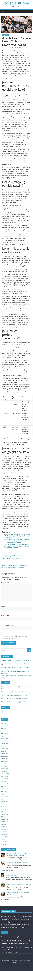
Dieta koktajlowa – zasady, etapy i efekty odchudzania (15, 943)
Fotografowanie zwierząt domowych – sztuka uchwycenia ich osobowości (14, 566)
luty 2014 (3, 844)
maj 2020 (3, 816)
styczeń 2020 (4, 826)
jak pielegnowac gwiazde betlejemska (23, 921)
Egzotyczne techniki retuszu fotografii (10, 952)
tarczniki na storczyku (10, 927)
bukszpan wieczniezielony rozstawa (20, 914)
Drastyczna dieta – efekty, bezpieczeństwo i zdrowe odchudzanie (17, 543)
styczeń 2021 (4, 796)
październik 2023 (5, 738)
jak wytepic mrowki (5, 922)
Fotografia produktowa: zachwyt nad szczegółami (14, 698)
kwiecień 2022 (4, 758)
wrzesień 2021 (4, 776)
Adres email (5, 616)
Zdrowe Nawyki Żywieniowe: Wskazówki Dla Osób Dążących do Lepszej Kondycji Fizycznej (17, 535)
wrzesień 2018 (4, 829)
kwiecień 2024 (4, 731)
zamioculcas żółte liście (20, 927)
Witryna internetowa (7, 625)
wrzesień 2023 (4, 741)
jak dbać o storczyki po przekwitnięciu (20, 919)
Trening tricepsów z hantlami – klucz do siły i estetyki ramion (17, 547)
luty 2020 (3, 824)
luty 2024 (3, 736)
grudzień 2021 (4, 768)
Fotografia (3, 711)
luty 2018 (3, 831)
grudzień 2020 (4, 799)
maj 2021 (3, 786)
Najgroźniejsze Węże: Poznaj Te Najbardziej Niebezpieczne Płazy (12, 557)
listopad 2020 (4, 801)
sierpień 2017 (4, 837)
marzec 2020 (4, 821)
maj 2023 (3, 751)
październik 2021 (5, 774)
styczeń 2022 (4, 766)
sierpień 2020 (4, 809)
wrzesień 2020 (4, 806)
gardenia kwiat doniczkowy (26, 916)
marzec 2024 (4, 733)
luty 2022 (3, 763)
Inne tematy (5, 35)
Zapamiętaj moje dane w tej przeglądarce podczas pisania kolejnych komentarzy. (16, 637)
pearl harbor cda (16, 925)
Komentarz (5, 583)
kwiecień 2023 (4, 753)
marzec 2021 (4, 791)
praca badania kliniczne (7, 870)
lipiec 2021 (3, 781)
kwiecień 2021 (4, 789)
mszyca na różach (8, 925)
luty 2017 (3, 839)
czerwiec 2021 (4, 784)
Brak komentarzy (22, 47)
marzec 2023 (4, 756)
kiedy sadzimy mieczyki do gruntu (16, 922)
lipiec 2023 (3, 746)
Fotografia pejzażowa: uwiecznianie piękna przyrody (14, 695)
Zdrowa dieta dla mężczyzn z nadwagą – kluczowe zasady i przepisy (17, 540)
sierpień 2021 (4, 779)
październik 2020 (5, 804)
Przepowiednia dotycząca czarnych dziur (11, 937)
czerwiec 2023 (4, 748)
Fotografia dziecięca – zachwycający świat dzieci (13, 702)
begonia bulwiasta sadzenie (6, 914)
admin (14, 47)
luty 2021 (3, 794)
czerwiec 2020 (4, 814)
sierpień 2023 (4, 743)
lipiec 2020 (3, 811)
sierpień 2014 (4, 842)
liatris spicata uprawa (14, 924)
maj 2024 (3, 728)
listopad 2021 (4, 771)
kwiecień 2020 (4, 819)
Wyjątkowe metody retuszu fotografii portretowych (14, 692)
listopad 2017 (4, 834)
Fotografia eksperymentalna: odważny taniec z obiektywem (16, 940)
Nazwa (3, 606)
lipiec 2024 (3, 723)
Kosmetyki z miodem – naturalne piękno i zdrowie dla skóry (16, 660)
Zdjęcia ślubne (16, 3)
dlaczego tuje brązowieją (15, 916)
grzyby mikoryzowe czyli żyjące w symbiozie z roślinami (12, 917)
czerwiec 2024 (4, 726)
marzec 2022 (4, 761)
